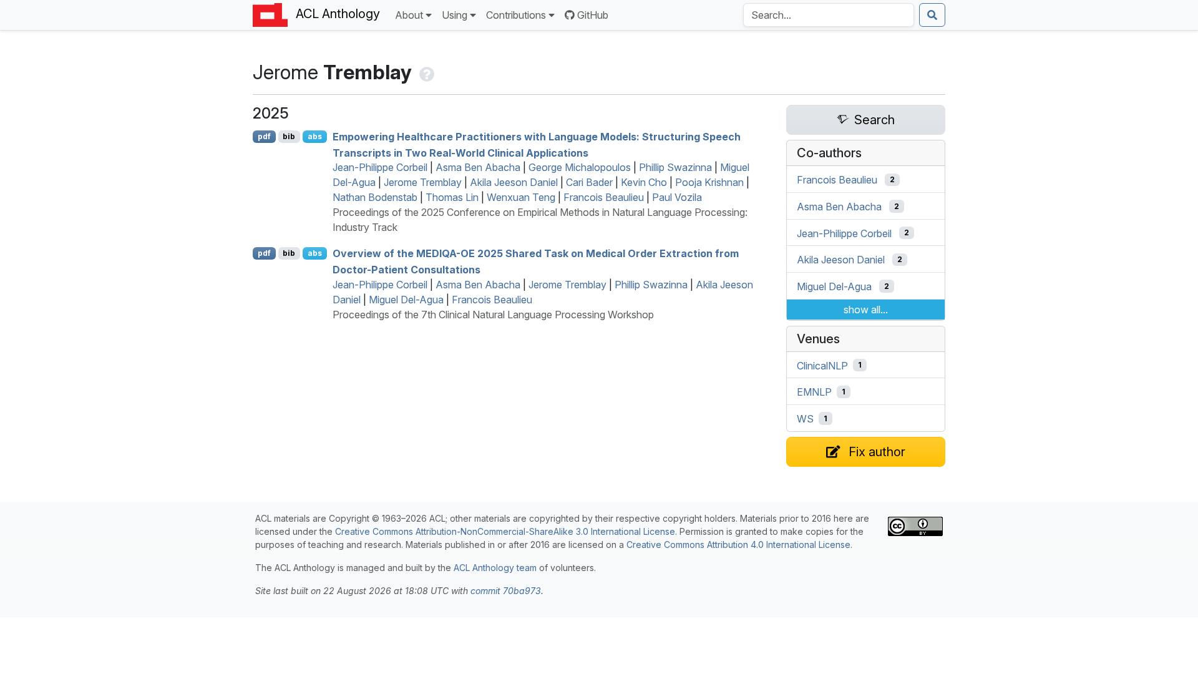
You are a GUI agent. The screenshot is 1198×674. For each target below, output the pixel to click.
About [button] (409, 15)
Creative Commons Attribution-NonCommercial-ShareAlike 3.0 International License (505, 531)
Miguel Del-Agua (406, 299)
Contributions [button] (516, 15)
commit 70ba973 (505, 590)
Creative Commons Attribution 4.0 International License (738, 544)
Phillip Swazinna (675, 167)
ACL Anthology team (495, 567)
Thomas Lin (452, 197)
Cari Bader (589, 182)
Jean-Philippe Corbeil (380, 167)
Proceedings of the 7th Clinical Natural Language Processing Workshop (493, 314)
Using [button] (454, 15)
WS (805, 419)
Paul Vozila (677, 197)
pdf (264, 136)
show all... (866, 309)
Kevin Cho (644, 182)
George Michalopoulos (579, 167)
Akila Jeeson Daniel (514, 182)
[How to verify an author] (425, 72)
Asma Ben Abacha (478, 167)
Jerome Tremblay (423, 182)
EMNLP (814, 392)
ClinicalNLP (822, 365)
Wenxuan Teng (521, 197)
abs (315, 136)
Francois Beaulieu (603, 197)
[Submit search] (932, 15)
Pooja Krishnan (709, 182)
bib (289, 136)
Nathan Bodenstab (375, 197)
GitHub (592, 15)
